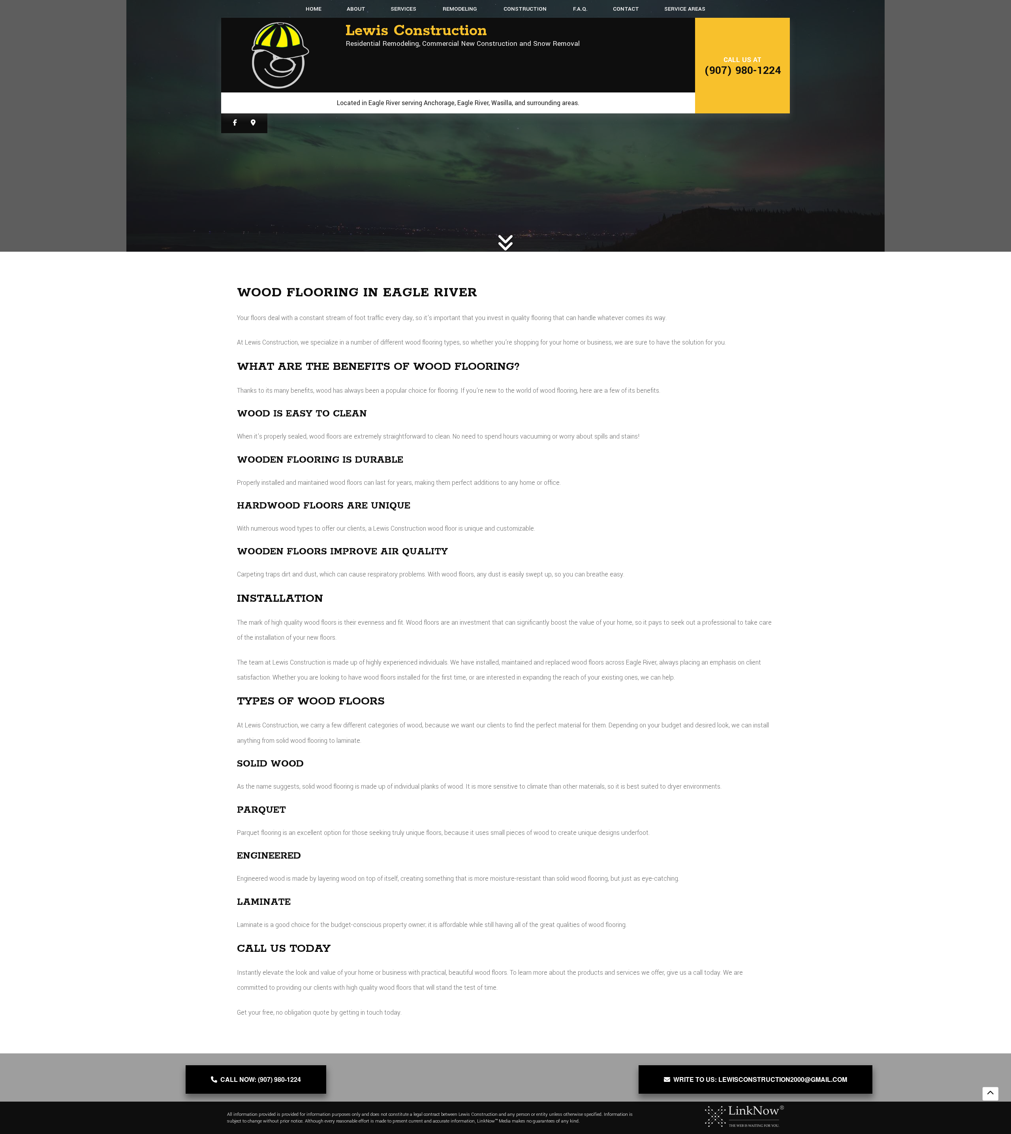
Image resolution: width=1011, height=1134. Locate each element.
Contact (626, 9)
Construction (525, 9)
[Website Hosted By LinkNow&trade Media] (744, 1116)
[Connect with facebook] (235, 123)
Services (403, 9)
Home (313, 9)
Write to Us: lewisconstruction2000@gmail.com (758, 1079)
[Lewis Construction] (280, 55)
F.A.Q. (580, 9)
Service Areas (684, 9)
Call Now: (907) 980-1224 (259, 1079)
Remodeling (460, 9)
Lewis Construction (416, 31)
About (356, 9)
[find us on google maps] (253, 123)
